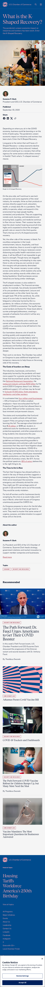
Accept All (22, 983)
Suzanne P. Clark (9, 99)
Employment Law (9, 696)
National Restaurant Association (19, 381)
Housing (10, 875)
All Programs (7, 911)
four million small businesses (30, 398)
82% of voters (26, 461)
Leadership (7, 925)
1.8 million (12, 426)
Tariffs (8, 880)
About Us (6, 922)
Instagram (6, 939)
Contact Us (7, 928)
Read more (7, 557)
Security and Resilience (21, 569)
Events (5, 918)
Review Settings (22, 976)
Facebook (6, 935)
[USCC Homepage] (22, 859)
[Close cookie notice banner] (42, 958)
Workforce (12, 885)
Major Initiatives (9, 915)
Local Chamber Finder (11, 949)
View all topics (8, 904)
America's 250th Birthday (17, 893)
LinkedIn (6, 932)
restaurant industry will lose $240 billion (19, 384)
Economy (7, 569)
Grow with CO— (9, 945)
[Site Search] (35, 4)
